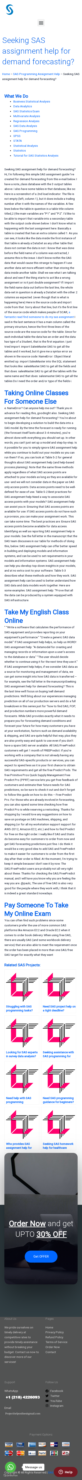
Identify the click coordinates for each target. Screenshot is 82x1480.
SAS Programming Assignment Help (36, 74)
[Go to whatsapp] (10, 1467)
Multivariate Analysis (26, 116)
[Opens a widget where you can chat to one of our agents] (66, 1472)
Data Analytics (22, 106)
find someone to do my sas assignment (48, 317)
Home (6, 74)
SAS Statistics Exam (26, 111)
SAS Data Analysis (25, 126)
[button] (41, 22)
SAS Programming (25, 131)
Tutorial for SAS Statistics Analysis (35, 155)
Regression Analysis (26, 121)
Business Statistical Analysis (31, 101)
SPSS (17, 136)
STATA (17, 140)
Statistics (19, 150)
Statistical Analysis (25, 145)
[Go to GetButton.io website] (10, 1475)
